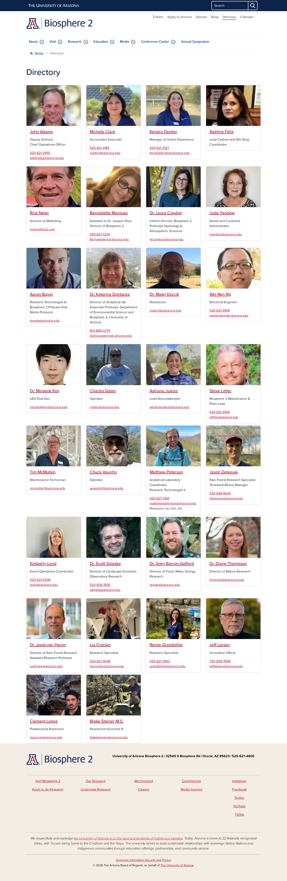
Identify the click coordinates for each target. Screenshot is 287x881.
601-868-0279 (100, 331)
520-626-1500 (100, 585)
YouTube (239, 806)
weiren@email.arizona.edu (228, 316)
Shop (215, 17)
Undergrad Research (96, 789)
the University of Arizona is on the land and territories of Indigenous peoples (128, 838)
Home (39, 53)
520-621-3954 (219, 310)
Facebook (239, 789)
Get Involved (143, 781)
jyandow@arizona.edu (225, 234)
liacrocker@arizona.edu (107, 666)
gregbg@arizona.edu (165, 585)
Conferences (191, 781)
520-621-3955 (40, 153)
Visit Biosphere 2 (47, 781)
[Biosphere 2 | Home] (63, 23)
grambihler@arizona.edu (167, 666)
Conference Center (155, 41)
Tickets (158, 17)
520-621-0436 (40, 580)
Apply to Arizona (179, 17)
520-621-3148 (159, 498)
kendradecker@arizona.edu (170, 153)
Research (75, 41)
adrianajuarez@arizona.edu (169, 407)
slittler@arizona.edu (223, 417)
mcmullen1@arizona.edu (47, 488)
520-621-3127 (159, 148)
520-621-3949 (219, 412)
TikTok (239, 815)
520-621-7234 (100, 234)
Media (124, 41)
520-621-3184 (99, 148)
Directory (229, 17)
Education (100, 41)
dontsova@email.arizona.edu (111, 336)
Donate (201, 17)
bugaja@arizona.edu (45, 321)
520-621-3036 (100, 661)
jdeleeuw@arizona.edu (226, 498)
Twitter (239, 798)
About (33, 41)
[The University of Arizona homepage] (54, 5)
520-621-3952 (160, 661)
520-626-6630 (220, 493)
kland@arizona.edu (44, 585)
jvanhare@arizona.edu (46, 666)
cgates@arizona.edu (104, 407)
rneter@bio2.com (42, 229)
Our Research (96, 781)
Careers (143, 789)
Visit (53, 41)
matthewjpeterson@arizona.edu (173, 503)
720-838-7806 (219, 661)
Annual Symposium (195, 41)
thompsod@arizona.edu (226, 580)
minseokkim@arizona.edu (48, 407)
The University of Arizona (177, 865)
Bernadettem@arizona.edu (109, 239)
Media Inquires (191, 789)
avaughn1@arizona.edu (106, 488)
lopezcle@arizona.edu (46, 737)
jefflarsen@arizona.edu (226, 666)
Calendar (247, 17)
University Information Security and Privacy (143, 860)
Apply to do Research (47, 789)
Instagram (239, 781)
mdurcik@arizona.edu (165, 310)
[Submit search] (253, 5)
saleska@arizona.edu (105, 590)
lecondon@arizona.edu (166, 239)
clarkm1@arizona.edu (105, 153)
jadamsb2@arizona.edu (47, 158)
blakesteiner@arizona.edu (109, 737)
